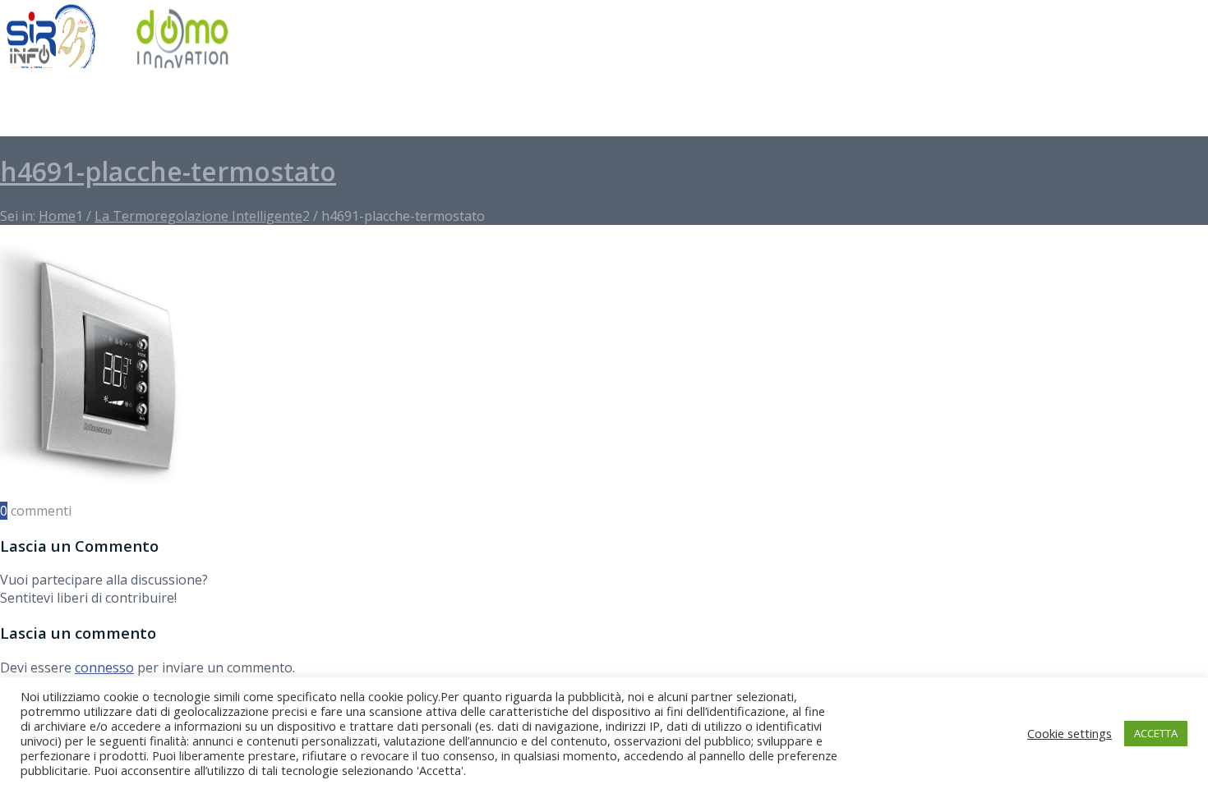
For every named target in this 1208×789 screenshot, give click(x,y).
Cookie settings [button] (1069, 733)
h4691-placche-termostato (168, 171)
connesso (104, 667)
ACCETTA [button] (1156, 733)
